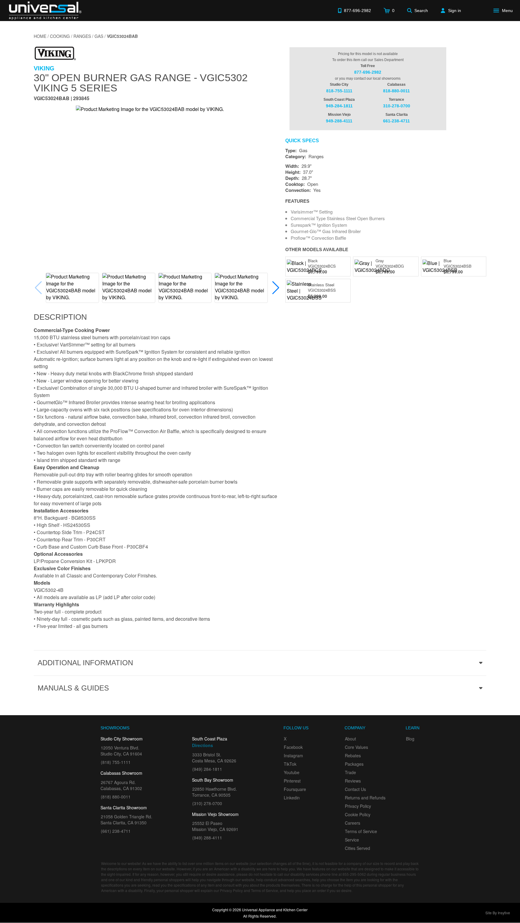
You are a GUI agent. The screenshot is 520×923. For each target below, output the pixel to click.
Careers (352, 823)
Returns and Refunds (365, 798)
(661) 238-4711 (116, 831)
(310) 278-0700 (207, 803)
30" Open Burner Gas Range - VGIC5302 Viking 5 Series (141, 82)
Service (352, 840)
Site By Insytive (497, 912)
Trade (350, 772)
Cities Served (357, 848)
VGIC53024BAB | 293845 (61, 99)
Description (60, 317)
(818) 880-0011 (116, 797)
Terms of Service (361, 831)
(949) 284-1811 (207, 769)
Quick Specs (302, 140)
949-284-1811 (339, 105)
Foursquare (295, 789)
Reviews (353, 781)
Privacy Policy (358, 806)
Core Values (356, 747)
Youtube (291, 772)
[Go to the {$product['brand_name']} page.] (55, 52)
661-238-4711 (396, 120)
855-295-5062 (354, 874)
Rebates (353, 755)
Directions (202, 745)
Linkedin (292, 798)
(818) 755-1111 (116, 762)
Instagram (293, 755)
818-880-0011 (396, 90)
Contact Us (355, 789)
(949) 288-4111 (207, 838)
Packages (354, 764)
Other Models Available (316, 249)
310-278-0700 (396, 105)
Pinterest (292, 781)
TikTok (290, 764)
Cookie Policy (357, 814)
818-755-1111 (339, 90)
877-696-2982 (367, 72)
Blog (410, 739)
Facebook (293, 747)
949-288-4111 (339, 120)
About (350, 739)
